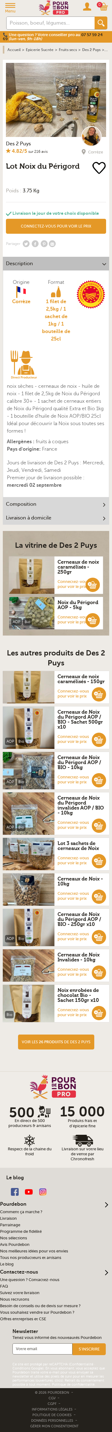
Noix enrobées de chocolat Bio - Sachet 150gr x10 (78, 995)
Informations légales (52, 1409)
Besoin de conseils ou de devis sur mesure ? (40, 1306)
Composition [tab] (21, 504)
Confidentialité (81, 1364)
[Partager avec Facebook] (35, 243)
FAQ (4, 1286)
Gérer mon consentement (54, 1426)
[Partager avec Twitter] (26, 243)
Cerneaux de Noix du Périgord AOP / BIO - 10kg (79, 762)
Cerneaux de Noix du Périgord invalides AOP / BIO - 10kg (81, 805)
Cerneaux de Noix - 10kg (80, 881)
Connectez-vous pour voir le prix (73, 584)
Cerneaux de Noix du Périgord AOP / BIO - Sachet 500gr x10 (80, 719)
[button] (93, 584)
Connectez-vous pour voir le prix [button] (56, 226)
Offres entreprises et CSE (23, 1319)
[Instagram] (43, 1191)
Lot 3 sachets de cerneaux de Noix (78, 846)
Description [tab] (19, 263)
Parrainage (10, 1225)
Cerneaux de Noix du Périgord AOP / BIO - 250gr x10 (79, 919)
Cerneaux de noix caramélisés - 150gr (81, 679)
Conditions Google (27, 1368)
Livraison (8, 1218)
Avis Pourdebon (15, 1244)
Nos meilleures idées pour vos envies (34, 1251)
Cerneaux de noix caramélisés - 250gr (78, 567)
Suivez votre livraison (20, 1293)
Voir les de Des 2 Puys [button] (56, 1042)
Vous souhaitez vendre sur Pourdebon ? (37, 1312)
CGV (53, 1398)
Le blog (7, 1264)
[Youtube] (29, 1191)
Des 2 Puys (18, 144)
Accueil (14, 50)
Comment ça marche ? (21, 1212)
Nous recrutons (14, 1299)
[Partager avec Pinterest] (44, 243)
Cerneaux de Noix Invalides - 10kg (79, 957)
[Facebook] (15, 1191)
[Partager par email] (52, 243)
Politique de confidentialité (73, 1385)
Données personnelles (52, 1421)
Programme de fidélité (21, 1231)
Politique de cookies (52, 1415)
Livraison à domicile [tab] (28, 518)
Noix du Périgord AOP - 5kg (78, 605)
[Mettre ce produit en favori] (100, 169)
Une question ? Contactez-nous (29, 1280)
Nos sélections (13, 1238)
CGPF (53, 1404)
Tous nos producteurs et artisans (30, 1258)
